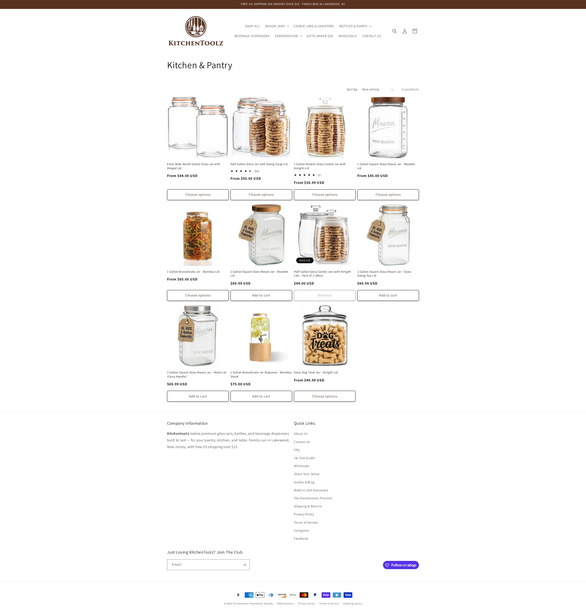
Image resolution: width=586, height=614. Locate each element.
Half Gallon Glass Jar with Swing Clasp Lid (259, 164)
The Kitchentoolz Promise (313, 498)
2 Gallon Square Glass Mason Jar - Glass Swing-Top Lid (384, 274)
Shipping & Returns (308, 506)
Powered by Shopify (261, 603)
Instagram (301, 530)
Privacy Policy (304, 514)
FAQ (297, 450)
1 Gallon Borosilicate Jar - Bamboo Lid (193, 272)
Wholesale (301, 466)
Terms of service (329, 603)
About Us (301, 434)
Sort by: (352, 89)
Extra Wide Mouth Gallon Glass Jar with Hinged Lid (193, 166)
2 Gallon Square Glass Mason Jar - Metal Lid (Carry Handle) (196, 374)
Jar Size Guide (304, 458)
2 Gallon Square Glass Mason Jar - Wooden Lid (259, 274)
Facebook (301, 538)
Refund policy (285, 603)
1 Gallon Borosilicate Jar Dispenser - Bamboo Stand (261, 374)
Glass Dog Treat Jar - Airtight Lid (316, 372)
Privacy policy (306, 603)
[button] (277, 26)
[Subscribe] (244, 565)
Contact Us (302, 442)
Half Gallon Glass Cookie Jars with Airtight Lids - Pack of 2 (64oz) (322, 274)
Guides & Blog (304, 482)
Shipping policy (352, 603)
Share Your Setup (307, 474)
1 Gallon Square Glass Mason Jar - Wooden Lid (386, 166)
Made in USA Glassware (311, 490)
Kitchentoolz (241, 603)
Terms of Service (306, 522)
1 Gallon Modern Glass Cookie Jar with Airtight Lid (319, 166)
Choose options (198, 194)
